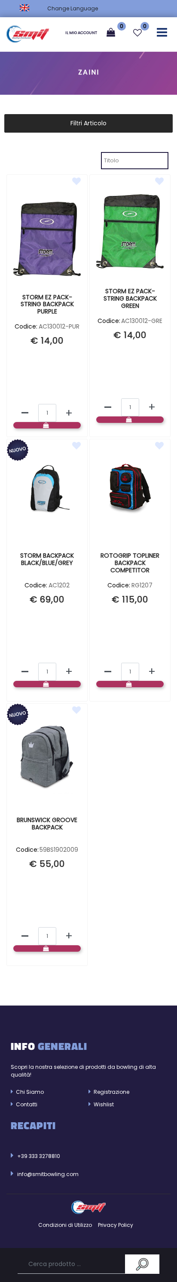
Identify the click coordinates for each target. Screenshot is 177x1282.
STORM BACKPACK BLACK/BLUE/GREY (47, 559)
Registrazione (110, 1092)
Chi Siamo (29, 1092)
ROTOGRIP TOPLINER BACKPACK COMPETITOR (130, 563)
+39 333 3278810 (38, 1156)
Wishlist (103, 1104)
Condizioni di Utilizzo (65, 1225)
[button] (142, 1264)
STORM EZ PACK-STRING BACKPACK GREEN (130, 299)
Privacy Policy (115, 1225)
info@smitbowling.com (48, 1174)
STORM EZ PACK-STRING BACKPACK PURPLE (47, 305)
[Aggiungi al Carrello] (47, 425)
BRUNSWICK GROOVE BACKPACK (47, 824)
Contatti (26, 1104)
